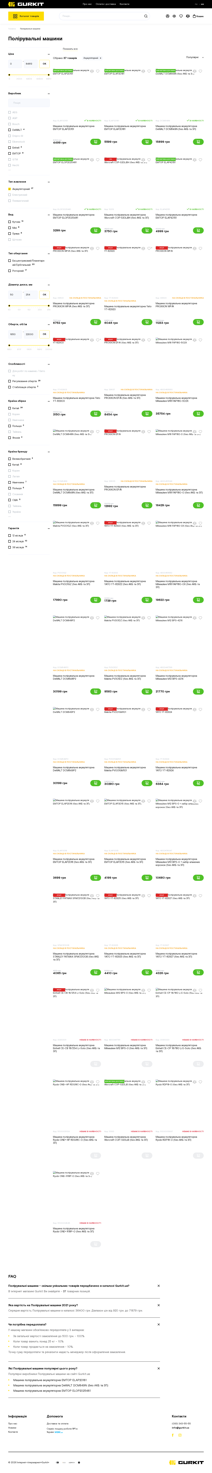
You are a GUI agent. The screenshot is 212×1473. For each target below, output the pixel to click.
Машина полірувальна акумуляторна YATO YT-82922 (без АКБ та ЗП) (125, 583)
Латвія (16, 476)
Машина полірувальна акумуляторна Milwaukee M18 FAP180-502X (176, 400)
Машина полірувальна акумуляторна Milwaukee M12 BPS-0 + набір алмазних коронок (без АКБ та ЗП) (178, 862)
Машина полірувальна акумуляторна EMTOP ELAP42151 (176, 216)
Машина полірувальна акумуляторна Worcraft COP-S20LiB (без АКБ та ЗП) (126, 1138)
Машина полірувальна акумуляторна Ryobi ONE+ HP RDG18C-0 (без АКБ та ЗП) (75, 1140)
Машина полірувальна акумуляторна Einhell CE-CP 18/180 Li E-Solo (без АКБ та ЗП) (178, 1048)
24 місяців (19, 541)
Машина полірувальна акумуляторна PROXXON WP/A (176, 305)
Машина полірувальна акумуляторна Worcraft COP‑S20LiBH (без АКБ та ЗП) (126, 216)
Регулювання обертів (26, 381)
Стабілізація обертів (25, 387)
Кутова (17, 222)
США (16, 500)
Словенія (18, 494)
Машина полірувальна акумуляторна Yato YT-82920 (128, 308)
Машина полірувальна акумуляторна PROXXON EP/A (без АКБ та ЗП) (125, 397)
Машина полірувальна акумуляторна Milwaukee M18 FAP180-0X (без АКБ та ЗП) (178, 584)
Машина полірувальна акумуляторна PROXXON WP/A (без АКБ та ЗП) (73, 305)
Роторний (19, 271)
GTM (15, 159)
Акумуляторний (22, 189)
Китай (17, 408)
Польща (18, 426)
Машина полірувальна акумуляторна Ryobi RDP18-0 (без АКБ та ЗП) (176, 1138)
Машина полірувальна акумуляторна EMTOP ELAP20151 (73, 128)
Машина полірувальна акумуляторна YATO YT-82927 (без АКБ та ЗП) (176, 955)
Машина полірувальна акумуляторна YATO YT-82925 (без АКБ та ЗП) (125, 955)
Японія (17, 437)
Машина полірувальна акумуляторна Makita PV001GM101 (125, 769)
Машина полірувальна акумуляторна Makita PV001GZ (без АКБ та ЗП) (73, 583)
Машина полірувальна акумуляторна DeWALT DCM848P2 (73, 677)
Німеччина (18, 420)
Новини (12, 1427)
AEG (15, 112)
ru (196, 4)
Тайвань (17, 432)
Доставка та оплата (57, 1423)
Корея (16, 414)
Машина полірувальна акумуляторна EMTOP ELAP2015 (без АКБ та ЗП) (125, 861)
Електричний (20, 195)
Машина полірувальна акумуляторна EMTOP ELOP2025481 (73, 216)
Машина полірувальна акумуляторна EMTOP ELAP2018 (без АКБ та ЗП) (73, 861)
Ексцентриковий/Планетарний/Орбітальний (28, 263)
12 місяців (19, 535)
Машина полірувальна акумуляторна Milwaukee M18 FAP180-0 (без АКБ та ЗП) (179, 491)
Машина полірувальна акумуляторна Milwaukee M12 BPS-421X (176, 677)
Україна (16, 512)
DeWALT (18, 130)
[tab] (84, 1288)
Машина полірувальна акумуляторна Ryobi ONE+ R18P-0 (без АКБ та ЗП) (73, 1230)
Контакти (124, 4)
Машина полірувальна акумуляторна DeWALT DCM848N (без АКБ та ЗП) (73, 491)
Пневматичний (20, 200)
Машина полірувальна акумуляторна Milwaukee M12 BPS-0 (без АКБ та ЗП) (125, 1047)
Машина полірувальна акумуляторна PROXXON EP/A (125, 488)
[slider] (9, 75)
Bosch (16, 124)
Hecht (16, 165)
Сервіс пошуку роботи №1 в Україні (62, 1431)
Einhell (17, 147)
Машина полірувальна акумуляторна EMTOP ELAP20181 (125, 128)
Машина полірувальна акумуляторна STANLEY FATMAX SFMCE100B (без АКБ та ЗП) (76, 956)
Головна (12, 29)
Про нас (87, 4)
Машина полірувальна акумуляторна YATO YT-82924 (176, 769)
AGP (15, 118)
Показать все (70, 48)
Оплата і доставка (106, 4)
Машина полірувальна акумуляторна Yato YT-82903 (76, 400)
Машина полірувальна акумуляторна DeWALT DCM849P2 (73, 769)
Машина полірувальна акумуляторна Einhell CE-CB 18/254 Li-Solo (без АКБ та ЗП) (76, 1048)
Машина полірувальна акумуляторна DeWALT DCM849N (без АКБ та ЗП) (176, 128)
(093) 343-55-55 (181, 1423)
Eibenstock (19, 141)
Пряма (17, 233)
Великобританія (22, 459)
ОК (44, 63)
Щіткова (17, 239)
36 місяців (19, 547)
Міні (15, 228)
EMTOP (18, 153)
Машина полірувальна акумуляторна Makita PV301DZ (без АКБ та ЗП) (125, 677)
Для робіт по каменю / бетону (28, 373)
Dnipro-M (18, 136)
